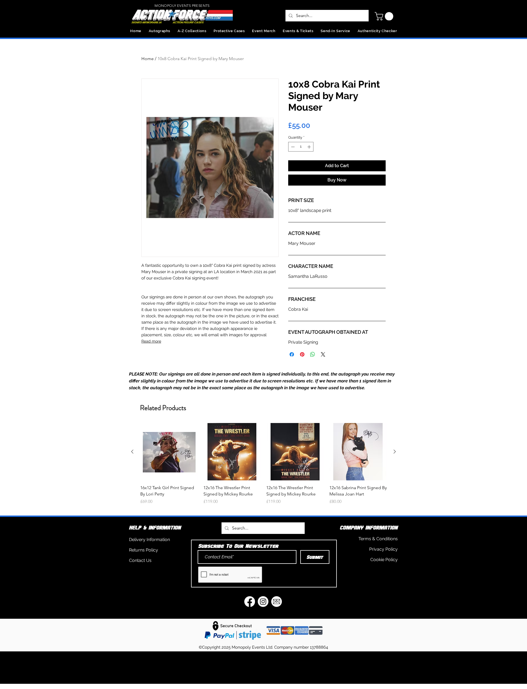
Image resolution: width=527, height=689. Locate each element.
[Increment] (309, 147)
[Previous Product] (132, 451)
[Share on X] (323, 354)
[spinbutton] (301, 147)
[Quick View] (169, 452)
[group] (263, 467)
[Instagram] (263, 601)
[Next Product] (394, 451)
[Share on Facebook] (291, 354)
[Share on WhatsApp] (312, 354)
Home (147, 58)
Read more (151, 341)
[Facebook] (249, 601)
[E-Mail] (276, 601)
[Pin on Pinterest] (302, 354)
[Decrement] (292, 147)
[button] (385, 16)
